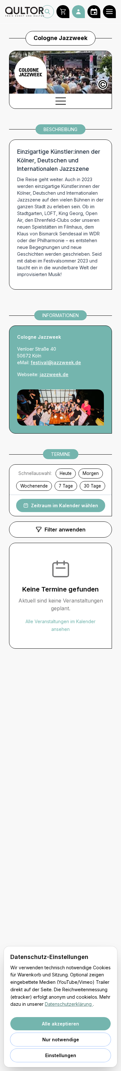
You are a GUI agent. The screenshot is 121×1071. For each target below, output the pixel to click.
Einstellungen (60, 1055)
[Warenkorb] (62, 11)
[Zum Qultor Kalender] (93, 11)
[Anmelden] (78, 11)
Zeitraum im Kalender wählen (64, 505)
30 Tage (92, 486)
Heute (66, 473)
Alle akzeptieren (60, 1023)
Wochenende (34, 486)
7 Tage (66, 486)
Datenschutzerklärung (69, 1004)
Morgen (91, 473)
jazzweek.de (54, 374)
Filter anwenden (65, 529)
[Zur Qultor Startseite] (23, 11)
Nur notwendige (60, 1039)
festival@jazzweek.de (56, 362)
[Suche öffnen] (47, 11)
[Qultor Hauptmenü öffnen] (109, 11)
